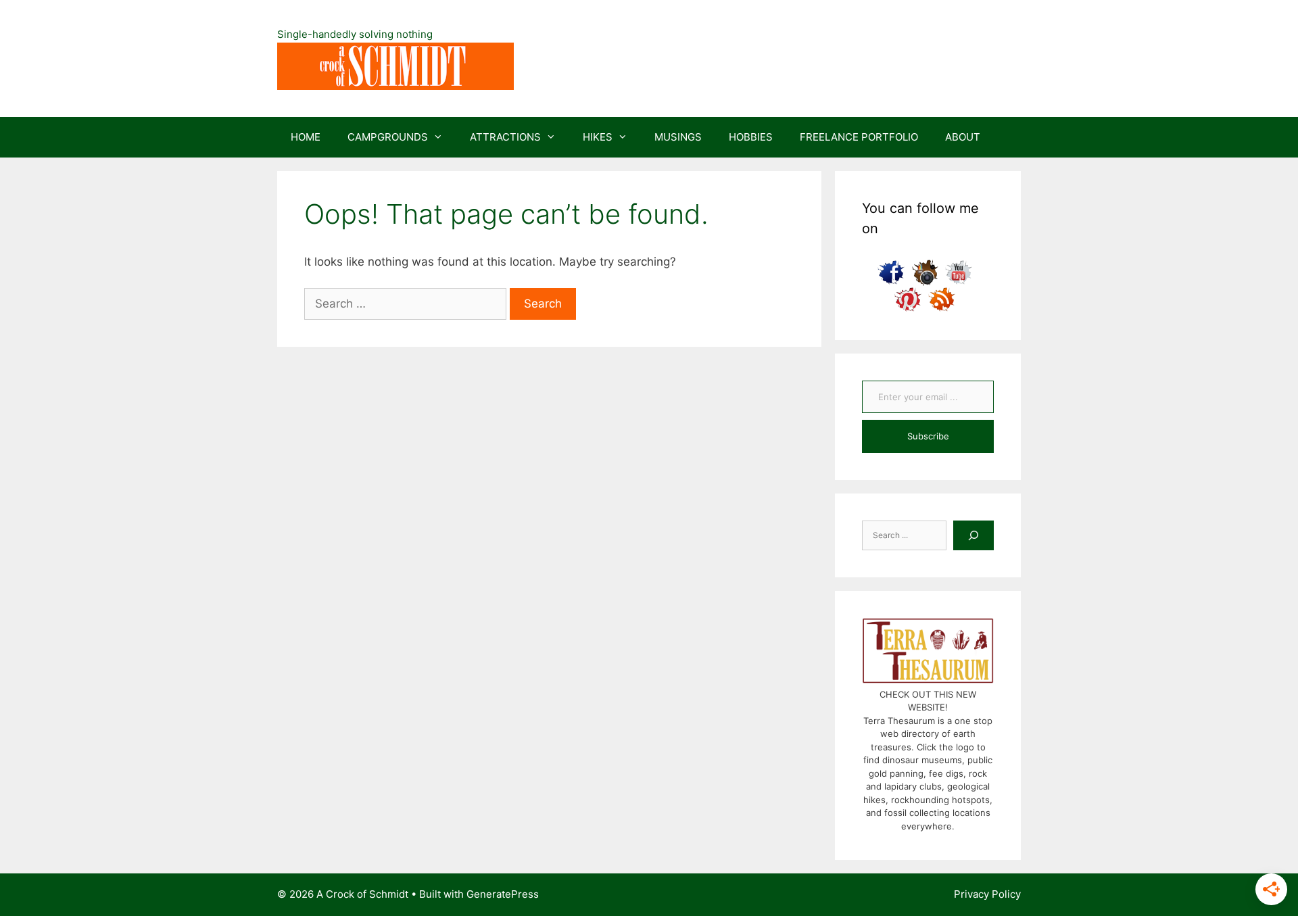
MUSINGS (678, 136)
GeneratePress (502, 894)
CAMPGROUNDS (387, 136)
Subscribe (928, 436)
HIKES (597, 136)
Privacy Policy (987, 894)
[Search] (973, 535)
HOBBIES (751, 136)
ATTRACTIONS (505, 136)
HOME (305, 136)
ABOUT (962, 136)
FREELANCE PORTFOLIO (859, 136)
